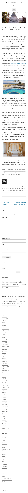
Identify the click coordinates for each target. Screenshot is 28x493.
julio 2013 (4, 414)
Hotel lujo (4, 445)
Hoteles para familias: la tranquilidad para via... (12, 299)
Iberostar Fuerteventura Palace (16, 50)
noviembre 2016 (5, 346)
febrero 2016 (4, 361)
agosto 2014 (4, 392)
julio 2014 (4, 394)
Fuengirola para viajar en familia (9, 305)
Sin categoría (4, 464)
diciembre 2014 (5, 385)
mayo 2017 (4, 336)
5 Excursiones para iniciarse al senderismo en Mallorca (14, 284)
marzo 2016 (4, 360)
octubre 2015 (4, 368)
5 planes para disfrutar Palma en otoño (10, 286)
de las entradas (6, 478)
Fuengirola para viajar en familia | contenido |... (12, 303)
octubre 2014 (4, 389)
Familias (3, 442)
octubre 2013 (4, 409)
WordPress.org (5, 481)
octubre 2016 (4, 348)
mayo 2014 (4, 397)
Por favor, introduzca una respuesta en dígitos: (12, 249)
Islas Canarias (5, 451)
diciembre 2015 (5, 365)
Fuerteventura (7, 171)
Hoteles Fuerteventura (15, 171)
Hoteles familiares (6, 449)
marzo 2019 (4, 315)
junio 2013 (4, 416)
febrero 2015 (4, 382)
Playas (3, 456)
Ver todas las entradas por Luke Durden (11, 192)
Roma (3, 459)
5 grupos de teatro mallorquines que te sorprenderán (13, 281)
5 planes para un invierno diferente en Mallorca (12, 282)
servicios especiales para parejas (18, 63)
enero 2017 (4, 342)
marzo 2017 (4, 339)
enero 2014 (4, 404)
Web (3, 244)
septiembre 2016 (5, 349)
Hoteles (15, 169)
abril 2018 (4, 325)
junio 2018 (4, 323)
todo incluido (4, 468)
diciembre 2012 (5, 426)
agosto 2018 (4, 322)
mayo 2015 (4, 377)
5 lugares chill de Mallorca (7, 287)
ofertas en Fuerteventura (13, 74)
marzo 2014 (4, 401)
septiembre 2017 (5, 330)
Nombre (4, 233)
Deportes (4, 437)
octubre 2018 (4, 320)
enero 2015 (4, 384)
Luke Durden (17, 174)
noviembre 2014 (5, 387)
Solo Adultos (4, 466)
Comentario (4, 217)
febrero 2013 (4, 423)
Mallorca (3, 452)
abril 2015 (4, 378)
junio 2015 (4, 375)
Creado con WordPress (6, 490)
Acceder (3, 476)
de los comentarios (7, 480)
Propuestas (4, 457)
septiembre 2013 (5, 411)
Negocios (4, 454)
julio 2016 (4, 353)
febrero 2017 (4, 341)
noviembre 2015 (5, 366)
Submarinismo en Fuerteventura (14, 306)
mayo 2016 (4, 356)
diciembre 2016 (5, 344)
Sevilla (3, 463)
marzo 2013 (4, 421)
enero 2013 (4, 425)
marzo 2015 (4, 380)
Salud (3, 461)
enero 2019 (4, 317)
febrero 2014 (4, 402)
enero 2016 (4, 363)
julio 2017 (4, 332)
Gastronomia (4, 444)
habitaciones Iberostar (21, 114)
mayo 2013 (4, 418)
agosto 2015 (4, 372)
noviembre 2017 (5, 329)
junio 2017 (4, 334)
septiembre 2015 (5, 370)
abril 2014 (4, 399)
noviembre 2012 (5, 428)
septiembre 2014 (5, 390)
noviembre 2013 (5, 408)
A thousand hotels (14, 3)
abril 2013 (4, 420)
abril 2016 (4, 358)
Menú (14, 9)
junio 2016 (4, 354)
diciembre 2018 (5, 318)
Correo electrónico (6, 238)
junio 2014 (4, 396)
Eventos (3, 440)
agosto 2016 (4, 351)
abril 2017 (4, 337)
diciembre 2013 (5, 406)
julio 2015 (4, 373)
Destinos (4, 439)
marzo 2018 (4, 327)
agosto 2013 (4, 413)
